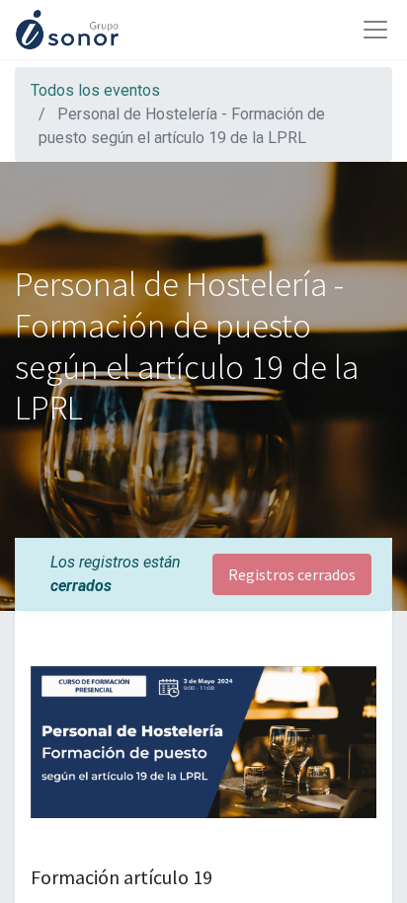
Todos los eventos (95, 90)
